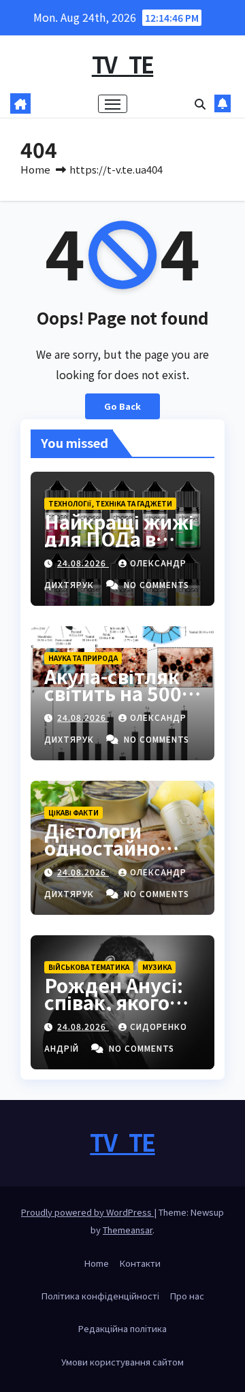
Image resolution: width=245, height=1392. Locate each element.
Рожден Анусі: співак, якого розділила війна (121, 1002)
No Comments (156, 584)
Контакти (140, 1263)
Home (35, 169)
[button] (200, 103)
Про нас (187, 1295)
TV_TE (123, 64)
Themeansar (127, 1229)
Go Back (122, 406)
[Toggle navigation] (113, 104)
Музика (157, 967)
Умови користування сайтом (122, 1361)
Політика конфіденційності (100, 1295)
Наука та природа (83, 658)
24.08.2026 (83, 562)
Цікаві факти (73, 812)
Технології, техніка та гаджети (110, 503)
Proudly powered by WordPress (87, 1211)
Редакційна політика (122, 1328)
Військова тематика (88, 967)
